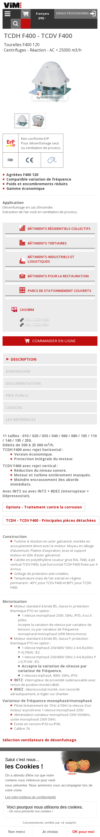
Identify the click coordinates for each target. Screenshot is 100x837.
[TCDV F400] (38, 120)
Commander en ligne (53, 340)
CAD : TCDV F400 (36, 324)
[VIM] (14, 5)
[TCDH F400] (21, 120)
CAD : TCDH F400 (36, 319)
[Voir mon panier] (26, 14)
